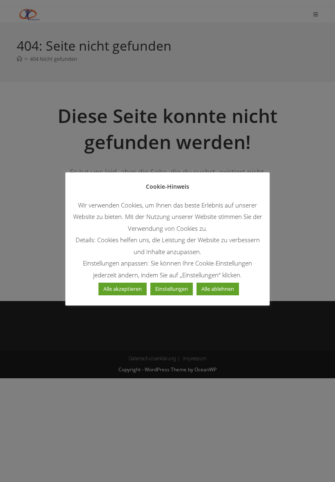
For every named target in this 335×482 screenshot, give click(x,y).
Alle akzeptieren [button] (122, 288)
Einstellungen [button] (171, 288)
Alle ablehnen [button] (217, 288)
